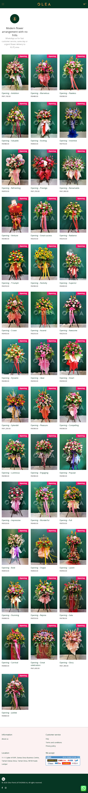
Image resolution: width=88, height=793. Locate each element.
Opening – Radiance (68, 235)
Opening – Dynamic (10, 378)
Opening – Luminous (11, 473)
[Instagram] (6, 788)
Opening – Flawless (68, 93)
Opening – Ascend (38, 330)
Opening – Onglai (38, 567)
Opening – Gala (66, 615)
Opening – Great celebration (38, 663)
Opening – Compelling (69, 425)
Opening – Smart (67, 378)
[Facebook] (2, 788)
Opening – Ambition (10, 93)
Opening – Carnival (10, 662)
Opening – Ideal (37, 378)
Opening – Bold (8, 567)
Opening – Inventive (68, 140)
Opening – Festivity (39, 283)
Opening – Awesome (68, 330)
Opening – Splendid (10, 425)
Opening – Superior (68, 283)
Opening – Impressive (11, 520)
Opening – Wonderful (40, 520)
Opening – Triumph (10, 283)
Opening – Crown (9, 330)
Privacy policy (51, 746)
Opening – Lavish (67, 567)
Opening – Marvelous (40, 93)
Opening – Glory (67, 662)
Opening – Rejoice (38, 615)
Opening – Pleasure (39, 425)
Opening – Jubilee (9, 712)
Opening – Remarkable (69, 188)
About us (5, 739)
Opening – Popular (68, 473)
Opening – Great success (41, 235)
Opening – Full (66, 520)
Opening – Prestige (39, 188)
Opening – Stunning (10, 615)
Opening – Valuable (10, 140)
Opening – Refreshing (11, 188)
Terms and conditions (54, 742)
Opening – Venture (10, 235)
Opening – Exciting (39, 140)
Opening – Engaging (39, 473)
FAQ (47, 739)
